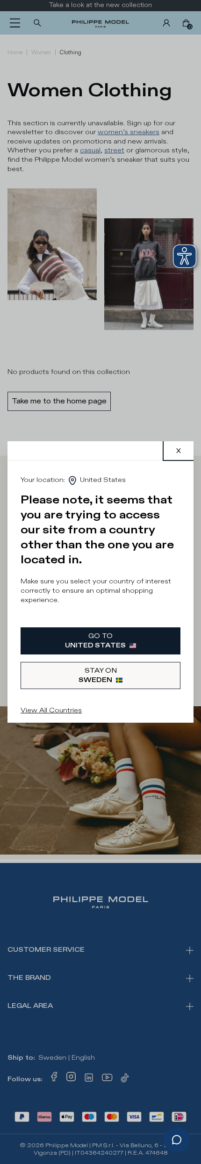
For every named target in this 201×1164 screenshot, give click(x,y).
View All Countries (51, 710)
